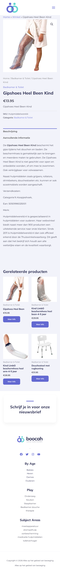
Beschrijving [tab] (10, 131)
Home (6, 17)
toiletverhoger (30, 541)
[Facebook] (21, 454)
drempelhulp (30, 530)
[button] (52, 24)
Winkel (16, 17)
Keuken (30, 500)
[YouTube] (38, 454)
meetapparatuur (30, 526)
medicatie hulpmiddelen (30, 537)
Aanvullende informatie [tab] (16, 137)
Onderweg (30, 496)
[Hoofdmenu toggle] (53, 7)
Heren (30, 473)
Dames (30, 477)
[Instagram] (33, 454)
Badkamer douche (30, 507)
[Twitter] (27, 454)
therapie (30, 511)
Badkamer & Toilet (20, 78)
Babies (30, 470)
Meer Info (12, 319)
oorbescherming (30, 533)
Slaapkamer (30, 503)
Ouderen (30, 481)
